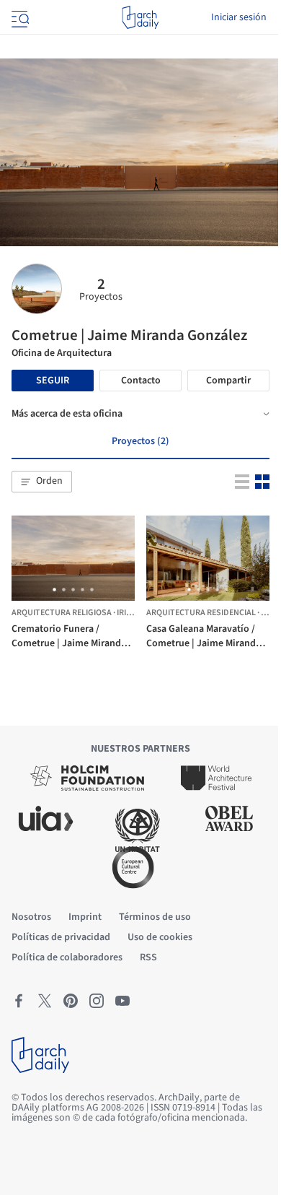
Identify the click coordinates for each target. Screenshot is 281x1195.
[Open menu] (19, 17)
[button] (42, 481)
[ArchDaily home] (140, 17)
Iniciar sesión (239, 17)
